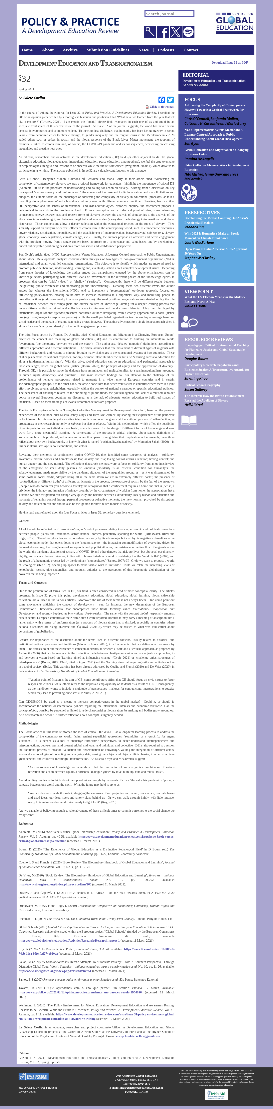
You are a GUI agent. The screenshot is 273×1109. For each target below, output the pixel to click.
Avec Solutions (48, 1087)
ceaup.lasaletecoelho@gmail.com (138, 1036)
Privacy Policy (27, 1091)
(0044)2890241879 (139, 1083)
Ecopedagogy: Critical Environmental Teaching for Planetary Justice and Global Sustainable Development (216, 350)
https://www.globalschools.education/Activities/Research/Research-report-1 (69, 940)
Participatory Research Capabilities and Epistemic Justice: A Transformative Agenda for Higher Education (216, 369)
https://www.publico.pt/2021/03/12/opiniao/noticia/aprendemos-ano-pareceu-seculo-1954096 (80, 992)
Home (27, 50)
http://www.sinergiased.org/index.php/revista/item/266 (55, 884)
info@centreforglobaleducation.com (141, 1087)
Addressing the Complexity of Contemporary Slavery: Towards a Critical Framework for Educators (215, 110)
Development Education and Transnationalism (213, 80)
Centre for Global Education (139, 1075)
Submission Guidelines (108, 50)
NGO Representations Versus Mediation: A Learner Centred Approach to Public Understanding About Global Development (213, 134)
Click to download (161, 106)
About (48, 50)
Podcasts (166, 50)
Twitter (143, 1091)
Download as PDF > (231, 62)
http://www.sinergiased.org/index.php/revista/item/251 (55, 971)
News (143, 50)
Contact (190, 50)
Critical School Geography (202, 385)
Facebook (131, 1091)
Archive (70, 50)
